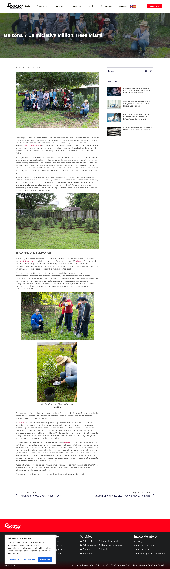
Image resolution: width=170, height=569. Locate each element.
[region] (30, 549)
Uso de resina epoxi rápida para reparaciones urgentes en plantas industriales (136, 90)
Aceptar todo (45, 559)
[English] (131, 6)
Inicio (27, 6)
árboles (79, 261)
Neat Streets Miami (28, 261)
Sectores (77, 6)
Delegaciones (106, 6)
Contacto (123, 6)
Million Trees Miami (32, 145)
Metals (90, 6)
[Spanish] (134, 6)
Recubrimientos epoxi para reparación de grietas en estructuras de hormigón (136, 116)
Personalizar (14, 559)
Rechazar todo (29, 559)
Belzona (22, 423)
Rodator (68, 442)
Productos (59, 6)
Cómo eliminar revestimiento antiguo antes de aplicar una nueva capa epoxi (137, 103)
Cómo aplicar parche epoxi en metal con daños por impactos (138, 129)
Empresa (40, 6)
